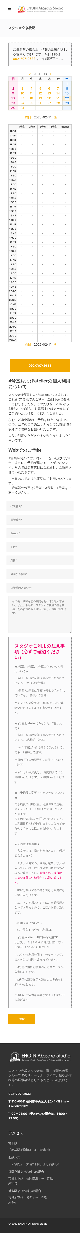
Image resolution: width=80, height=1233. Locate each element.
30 (13, 108)
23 (13, 103)
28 (58, 103)
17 (22, 98)
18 (31, 98)
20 (49, 98)
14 (58, 93)
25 (31, 103)
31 (22, 108)
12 (40, 93)
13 (49, 93)
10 (22, 93)
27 (49, 103)
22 (67, 98)
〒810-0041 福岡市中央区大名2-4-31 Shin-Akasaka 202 (38, 1103)
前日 (28, 117)
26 (40, 103)
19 (40, 98)
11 (31, 93)
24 (22, 103)
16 (13, 98)
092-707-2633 (24, 59)
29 (67, 103)
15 (67, 93)
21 (58, 98)
